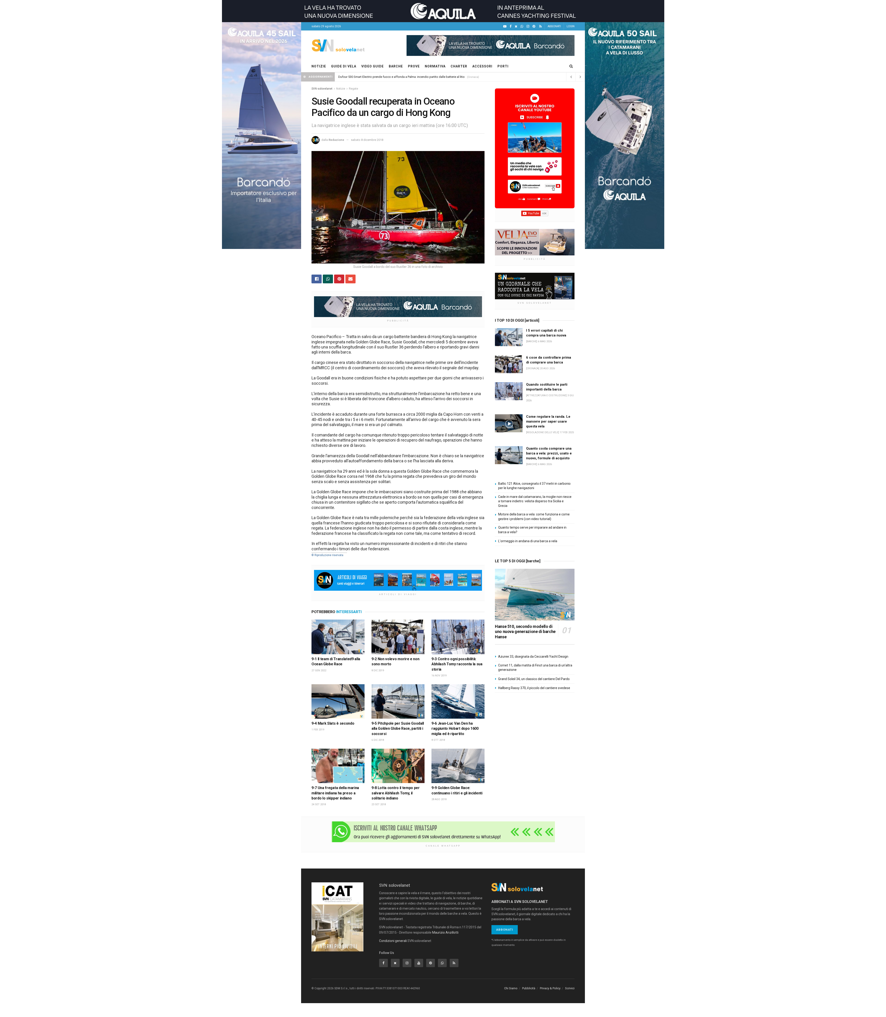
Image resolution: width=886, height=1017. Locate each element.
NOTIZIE (318, 66)
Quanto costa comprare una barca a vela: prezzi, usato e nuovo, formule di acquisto (549, 453)
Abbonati (504, 929)
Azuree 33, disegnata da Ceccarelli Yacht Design (533, 656)
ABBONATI (554, 26)
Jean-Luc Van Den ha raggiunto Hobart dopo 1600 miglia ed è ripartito (455, 728)
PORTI (503, 66)
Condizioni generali (393, 941)
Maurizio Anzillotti (445, 932)
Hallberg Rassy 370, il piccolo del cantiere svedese (534, 688)
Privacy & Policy (550, 988)
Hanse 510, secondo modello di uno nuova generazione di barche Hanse (525, 631)
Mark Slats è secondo (336, 723)
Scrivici (570, 988)
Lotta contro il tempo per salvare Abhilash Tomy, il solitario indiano (395, 793)
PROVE (414, 66)
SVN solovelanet (321, 88)
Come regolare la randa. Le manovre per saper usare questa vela (548, 421)
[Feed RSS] (540, 26)
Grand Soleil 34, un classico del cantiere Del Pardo (534, 679)
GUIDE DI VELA (343, 66)
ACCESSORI (482, 66)
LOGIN (571, 26)
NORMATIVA (435, 66)
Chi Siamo (511, 988)
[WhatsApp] (522, 26)
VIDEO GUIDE (372, 66)
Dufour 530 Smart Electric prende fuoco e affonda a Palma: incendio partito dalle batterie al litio (401, 77)
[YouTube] (504, 26)
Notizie (340, 88)
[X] (516, 26)
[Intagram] (528, 26)
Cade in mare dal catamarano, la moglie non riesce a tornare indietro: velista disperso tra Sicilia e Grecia (535, 501)
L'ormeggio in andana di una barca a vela (527, 541)
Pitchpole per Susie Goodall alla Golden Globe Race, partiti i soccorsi (397, 728)
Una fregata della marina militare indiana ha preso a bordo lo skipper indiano (335, 793)
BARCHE (396, 66)
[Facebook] (511, 26)
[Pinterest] (534, 26)
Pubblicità (528, 988)
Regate (353, 88)
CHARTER (459, 66)
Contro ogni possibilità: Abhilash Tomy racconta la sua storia (456, 664)
